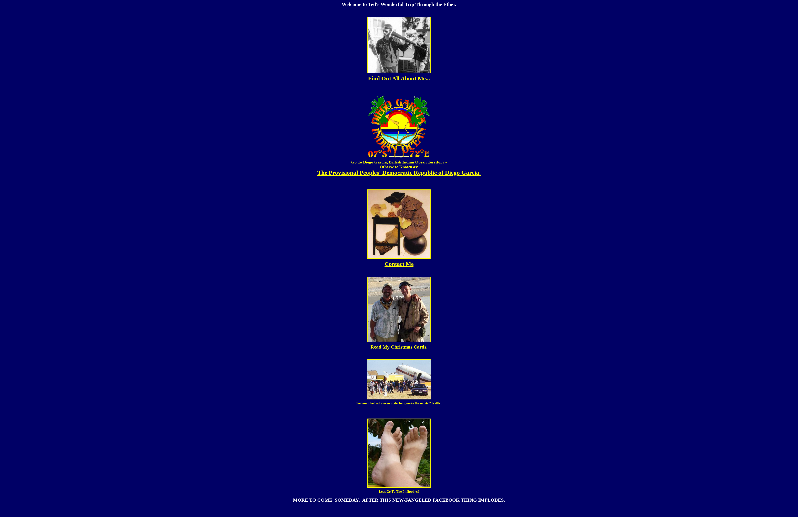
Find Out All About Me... (399, 78)
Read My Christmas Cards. (399, 347)
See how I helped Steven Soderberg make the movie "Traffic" (399, 403)
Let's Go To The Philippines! (399, 491)
